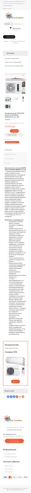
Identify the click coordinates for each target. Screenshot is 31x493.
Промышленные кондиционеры (14, 66)
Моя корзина (8, 471)
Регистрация (8, 469)
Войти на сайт (8, 466)
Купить (15, 131)
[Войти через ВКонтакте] (11, 396)
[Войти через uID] (8, 396)
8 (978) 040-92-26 (20, 1)
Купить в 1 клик (12, 135)
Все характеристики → (12, 142)
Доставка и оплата (10, 453)
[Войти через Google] (20, 396)
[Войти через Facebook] (14, 396)
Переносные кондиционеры (13, 62)
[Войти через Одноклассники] (23, 396)
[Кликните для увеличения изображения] (15, 83)
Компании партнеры (10, 456)
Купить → (15, 381)
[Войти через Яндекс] (17, 396)
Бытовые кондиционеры (12, 58)
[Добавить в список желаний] (21, 135)
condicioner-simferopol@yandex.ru (15, 3)
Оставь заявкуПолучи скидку (14, 440)
